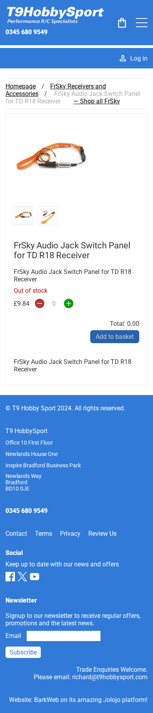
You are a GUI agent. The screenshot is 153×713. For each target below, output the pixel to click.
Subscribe (23, 652)
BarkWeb (46, 700)
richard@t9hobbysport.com (110, 677)
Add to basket (115, 336)
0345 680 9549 (26, 32)
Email (13, 635)
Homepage (20, 86)
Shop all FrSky (100, 101)
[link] (122, 23)
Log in (139, 58)
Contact (16, 533)
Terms (43, 533)
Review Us (102, 533)
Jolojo (111, 700)
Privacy (70, 533)
